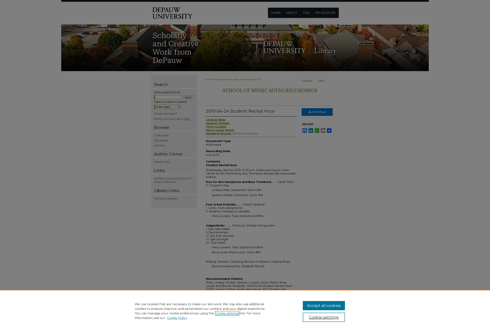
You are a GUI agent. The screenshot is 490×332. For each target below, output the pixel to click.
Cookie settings (227, 313)
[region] (245, 311)
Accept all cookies (324, 305)
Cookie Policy (177, 318)
